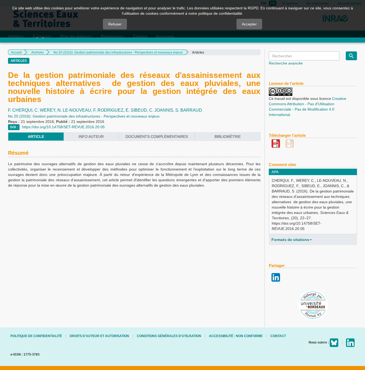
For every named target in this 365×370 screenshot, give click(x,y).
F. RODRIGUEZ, (109, 110)
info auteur (91, 136)
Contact (278, 336)
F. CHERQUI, (21, 110)
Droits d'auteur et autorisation (99, 336)
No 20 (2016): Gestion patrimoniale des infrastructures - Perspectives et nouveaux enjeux (118, 52)
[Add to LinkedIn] (275, 277)
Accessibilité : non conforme (236, 336)
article (36, 136)
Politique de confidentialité (36, 336)
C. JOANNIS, (162, 110)
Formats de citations (290, 239)
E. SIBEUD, (137, 110)
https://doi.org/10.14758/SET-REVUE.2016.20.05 (63, 127)
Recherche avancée (286, 63)
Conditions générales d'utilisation (169, 336)
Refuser (115, 24)
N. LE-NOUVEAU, (75, 110)
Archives (37, 52)
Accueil (16, 52)
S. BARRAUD (188, 110)
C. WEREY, (45, 110)
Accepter (249, 24)
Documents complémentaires (157, 136)
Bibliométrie (228, 136)
